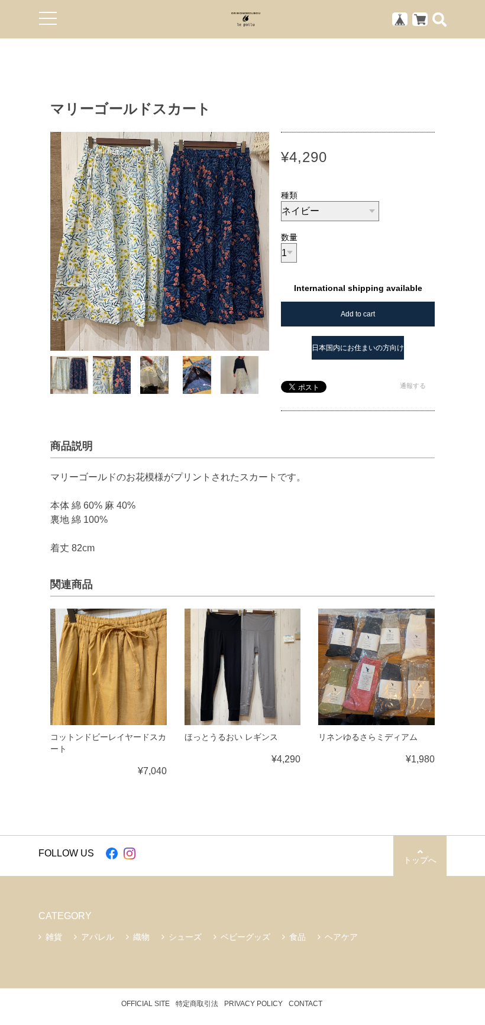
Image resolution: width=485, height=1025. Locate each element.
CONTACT (305, 1004)
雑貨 (54, 937)
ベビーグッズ (245, 937)
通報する (413, 385)
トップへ (419, 860)
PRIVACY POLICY (253, 1004)
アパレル (97, 937)
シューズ (185, 937)
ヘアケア (341, 937)
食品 (297, 937)
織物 (141, 937)
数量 (289, 237)
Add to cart (358, 314)
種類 (289, 195)
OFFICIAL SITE (145, 1004)
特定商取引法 (197, 1004)
